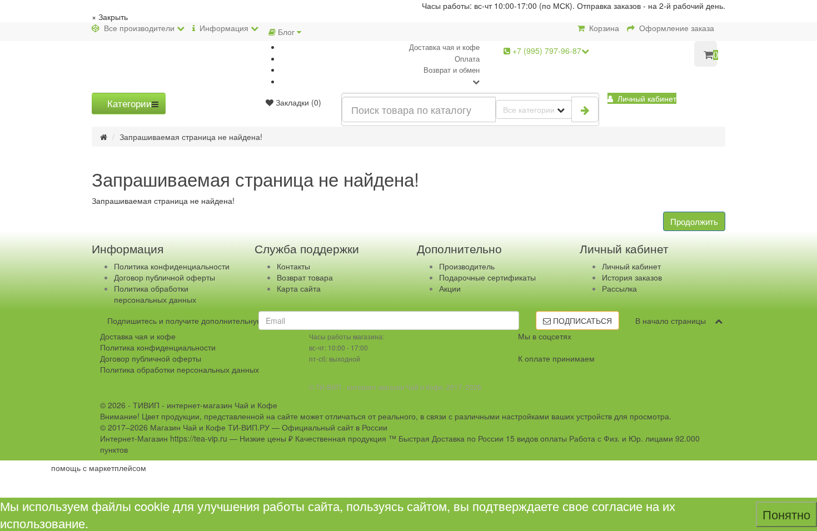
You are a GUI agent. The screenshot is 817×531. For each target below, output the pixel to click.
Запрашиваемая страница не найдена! (190, 136)
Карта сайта (299, 288)
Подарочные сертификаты (487, 277)
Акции (450, 288)
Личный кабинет (631, 266)
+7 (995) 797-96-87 (545, 50)
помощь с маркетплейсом (98, 467)
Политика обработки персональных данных (155, 294)
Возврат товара (305, 277)
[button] (641, 98)
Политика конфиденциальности (172, 266)
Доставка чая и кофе (444, 47)
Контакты (293, 266)
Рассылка (619, 288)
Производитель (467, 266)
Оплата (467, 58)
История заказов (632, 277)
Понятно (786, 514)
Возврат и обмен (452, 69)
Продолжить (694, 221)
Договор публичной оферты (164, 277)
